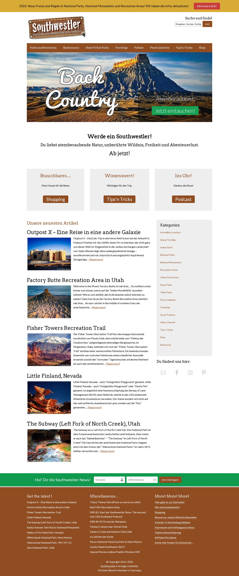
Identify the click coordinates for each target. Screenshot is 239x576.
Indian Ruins (166, 247)
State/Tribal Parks (97, 47)
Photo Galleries (159, 47)
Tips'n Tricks (119, 199)
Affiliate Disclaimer (166, 537)
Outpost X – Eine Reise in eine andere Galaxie (84, 232)
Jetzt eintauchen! (175, 110)
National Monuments (170, 262)
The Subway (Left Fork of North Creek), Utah (83, 424)
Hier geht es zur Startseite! (170, 502)
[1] (29, 119)
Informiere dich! (207, 6)
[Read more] (96, 259)
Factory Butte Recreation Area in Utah (75, 280)
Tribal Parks (166, 292)
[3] (36, 119)
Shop (202, 47)
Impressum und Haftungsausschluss (174, 527)
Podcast (139, 47)
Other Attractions (169, 277)
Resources (165, 344)
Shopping (55, 199)
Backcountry (71, 47)
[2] (33, 119)
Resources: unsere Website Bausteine (175, 517)
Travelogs (121, 47)
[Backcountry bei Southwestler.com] (119, 87)
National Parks (167, 254)
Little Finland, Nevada (54, 376)
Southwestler (108, 566)
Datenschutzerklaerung (168, 532)
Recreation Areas (169, 269)
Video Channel (167, 322)
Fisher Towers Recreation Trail (66, 328)
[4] (39, 119)
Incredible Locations (170, 232)
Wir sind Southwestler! (167, 507)
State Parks (166, 284)
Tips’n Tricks (184, 47)
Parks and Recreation (43, 47)
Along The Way (168, 239)
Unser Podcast (167, 314)
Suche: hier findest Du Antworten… (174, 542)
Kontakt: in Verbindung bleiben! (172, 522)
